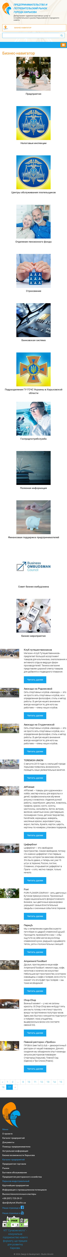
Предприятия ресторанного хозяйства (22, 1177)
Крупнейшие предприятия (15, 1185)
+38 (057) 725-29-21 (12, 1198)
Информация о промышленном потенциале (24, 1189)
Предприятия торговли (14, 1164)
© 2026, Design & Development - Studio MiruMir (33, 1254)
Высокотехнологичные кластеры (19, 1194)
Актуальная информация (15, 1151)
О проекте (7, 1133)
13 (48, 1081)
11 (35, 1081)
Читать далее (35, 679)
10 (29, 1081)
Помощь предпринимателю (16, 1146)
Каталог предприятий (13, 1138)
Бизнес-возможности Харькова (18, 1155)
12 (41, 1081)
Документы (8, 1142)
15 (61, 1081)
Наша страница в (11, 1208)
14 (54, 1081)
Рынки (5, 1168)
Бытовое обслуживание (14, 1172)
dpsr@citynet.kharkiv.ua (14, 1202)
